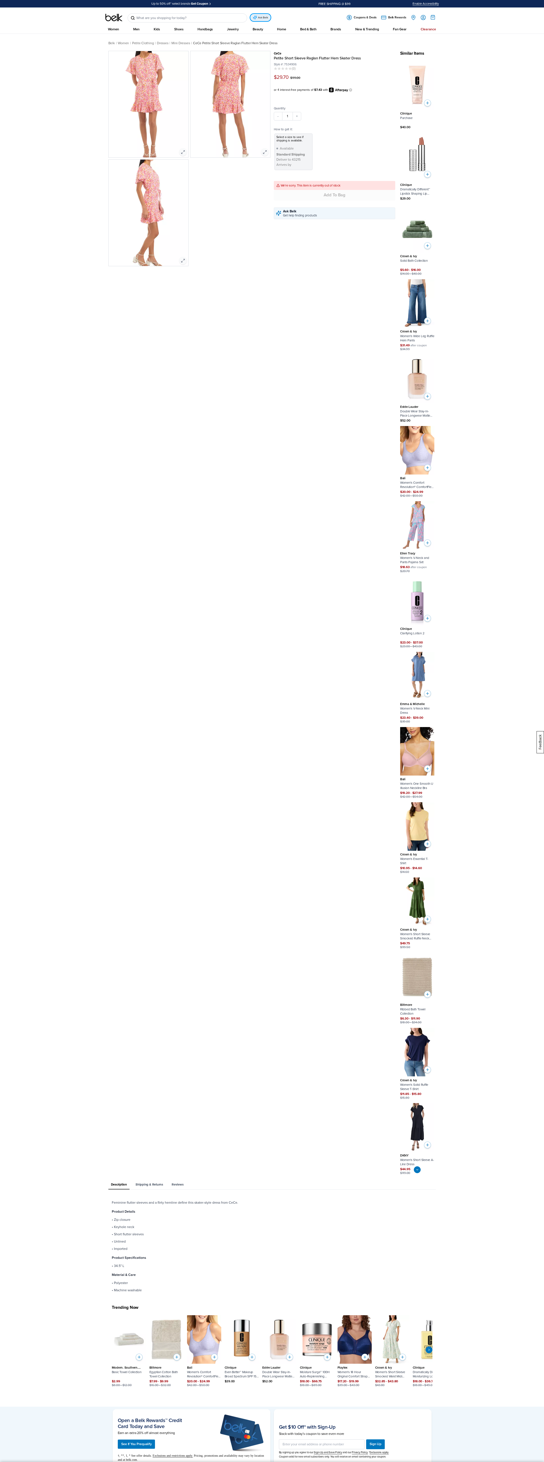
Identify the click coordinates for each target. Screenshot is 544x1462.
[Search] (133, 18)
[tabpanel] (272, 1246)
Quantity (279, 108)
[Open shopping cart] (432, 17)
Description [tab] (119, 1184)
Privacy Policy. (360, 1452)
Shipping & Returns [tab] (149, 1184)
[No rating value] (283, 68)
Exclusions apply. (379, 1452)
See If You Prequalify (136, 1444)
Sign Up (375, 1444)
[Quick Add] (427, 103)
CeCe (277, 53)
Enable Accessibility (426, 4)
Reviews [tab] (177, 1184)
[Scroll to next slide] (429, 1349)
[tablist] (272, 1185)
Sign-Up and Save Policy (328, 1452)
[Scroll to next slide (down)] (417, 1169)
